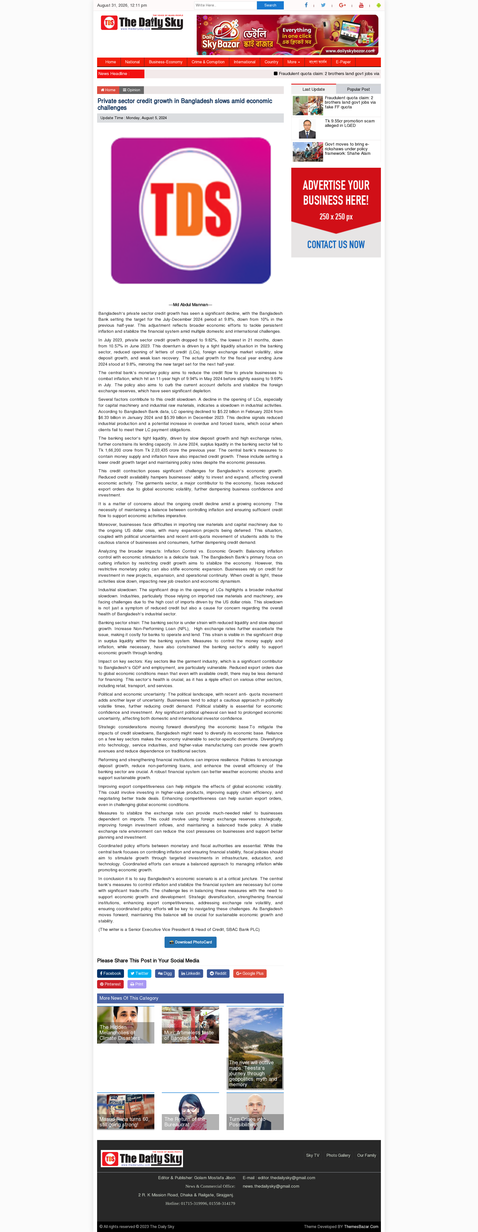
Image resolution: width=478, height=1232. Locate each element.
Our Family (366, 1155)
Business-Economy (165, 62)
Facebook (111, 973)
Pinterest (112, 984)
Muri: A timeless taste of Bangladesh (189, 1035)
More (293, 62)
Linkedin (192, 973)
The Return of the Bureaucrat (184, 1122)
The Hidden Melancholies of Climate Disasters (120, 1032)
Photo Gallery (338, 1155)
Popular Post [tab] (358, 89)
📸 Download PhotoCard (190, 942)
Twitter (141, 973)
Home (110, 62)
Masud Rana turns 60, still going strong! (124, 1122)
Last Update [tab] (313, 89)
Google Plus (252, 973)
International (244, 62)
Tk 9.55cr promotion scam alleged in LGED (350, 123)
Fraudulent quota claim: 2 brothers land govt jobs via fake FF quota (323, 73)
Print (138, 984)
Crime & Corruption (208, 62)
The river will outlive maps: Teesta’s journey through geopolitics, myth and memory (253, 1074)
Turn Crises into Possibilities (247, 1122)
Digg (167, 973)
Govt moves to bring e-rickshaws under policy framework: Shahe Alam (347, 149)
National (132, 62)
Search (270, 5)
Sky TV (312, 1155)
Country (271, 62)
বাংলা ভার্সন (318, 62)
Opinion (133, 90)
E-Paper (343, 62)
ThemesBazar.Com (361, 1226)
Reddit (220, 973)
